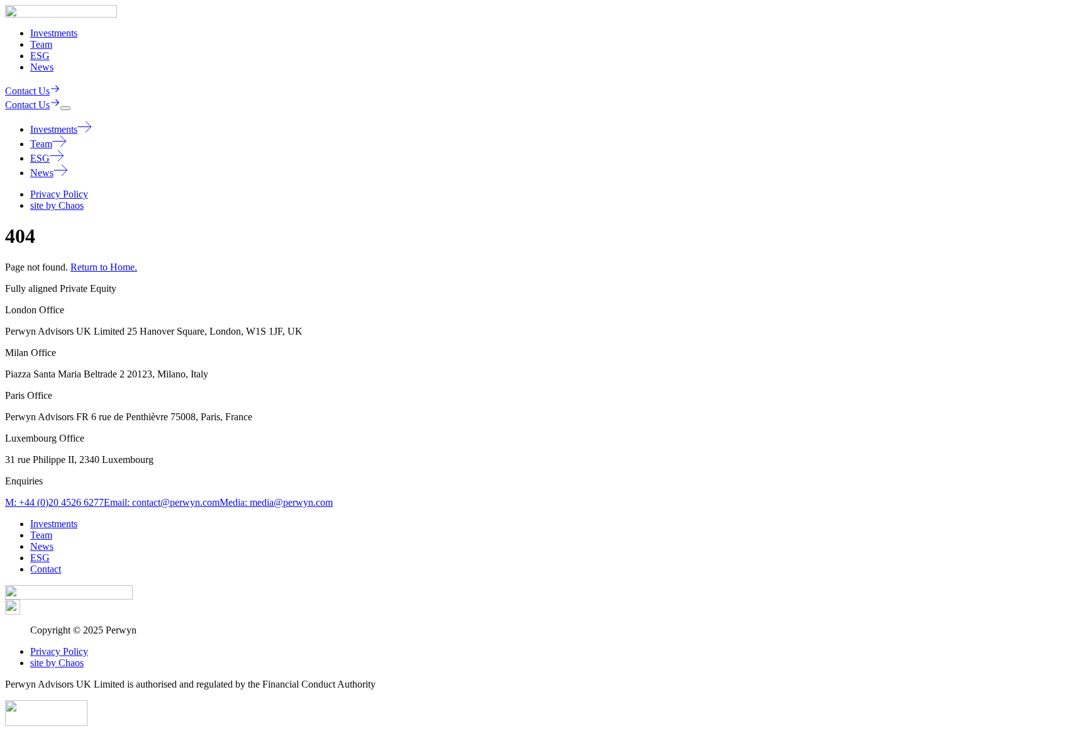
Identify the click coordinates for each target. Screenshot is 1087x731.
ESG (40, 55)
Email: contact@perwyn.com (162, 502)
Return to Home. (103, 267)
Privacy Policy (59, 194)
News (41, 67)
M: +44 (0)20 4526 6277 (54, 502)
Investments (53, 33)
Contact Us (27, 91)
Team (41, 44)
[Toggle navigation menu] (65, 108)
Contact (45, 569)
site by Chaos (57, 205)
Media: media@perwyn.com (276, 502)
